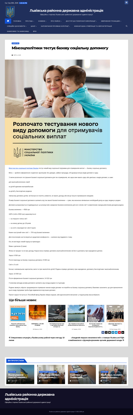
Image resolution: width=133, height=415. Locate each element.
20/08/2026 (44, 381)
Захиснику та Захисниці (18, 31)
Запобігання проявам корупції (55, 26)
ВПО (35, 31)
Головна (17, 21)
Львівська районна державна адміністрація (66, 10)
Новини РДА (15, 43)
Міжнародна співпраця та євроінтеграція (93, 26)
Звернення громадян (110, 21)
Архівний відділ (44, 371)
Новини (42, 21)
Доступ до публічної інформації (81, 21)
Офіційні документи (16, 26)
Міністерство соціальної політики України (23, 168)
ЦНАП (33, 26)
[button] (126, 26)
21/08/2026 (13, 381)
